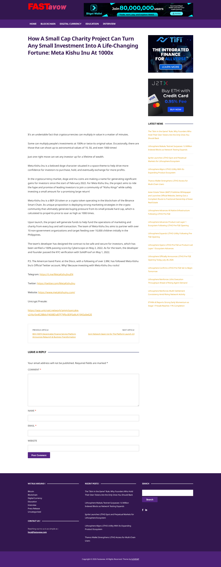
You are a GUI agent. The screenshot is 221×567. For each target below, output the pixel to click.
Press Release (34, 508)
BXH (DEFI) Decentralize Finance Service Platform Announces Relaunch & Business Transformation (54, 335)
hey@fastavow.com (37, 532)
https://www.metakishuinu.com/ (56, 292)
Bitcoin (31, 491)
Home (33, 23)
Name (32, 410)
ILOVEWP (135, 559)
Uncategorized (34, 511)
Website (32, 440)
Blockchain (48, 23)
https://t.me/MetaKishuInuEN (56, 274)
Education (92, 23)
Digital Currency (70, 23)
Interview (109, 23)
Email (32, 425)
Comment (34, 369)
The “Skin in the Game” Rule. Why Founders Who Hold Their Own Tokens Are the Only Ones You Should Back (169, 135)
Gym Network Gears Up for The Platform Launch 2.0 (111, 334)
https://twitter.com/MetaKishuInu (56, 283)
